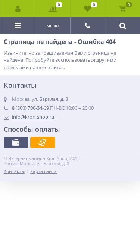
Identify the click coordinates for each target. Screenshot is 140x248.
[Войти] (17, 8)
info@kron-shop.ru (33, 116)
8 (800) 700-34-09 (30, 107)
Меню (53, 25)
